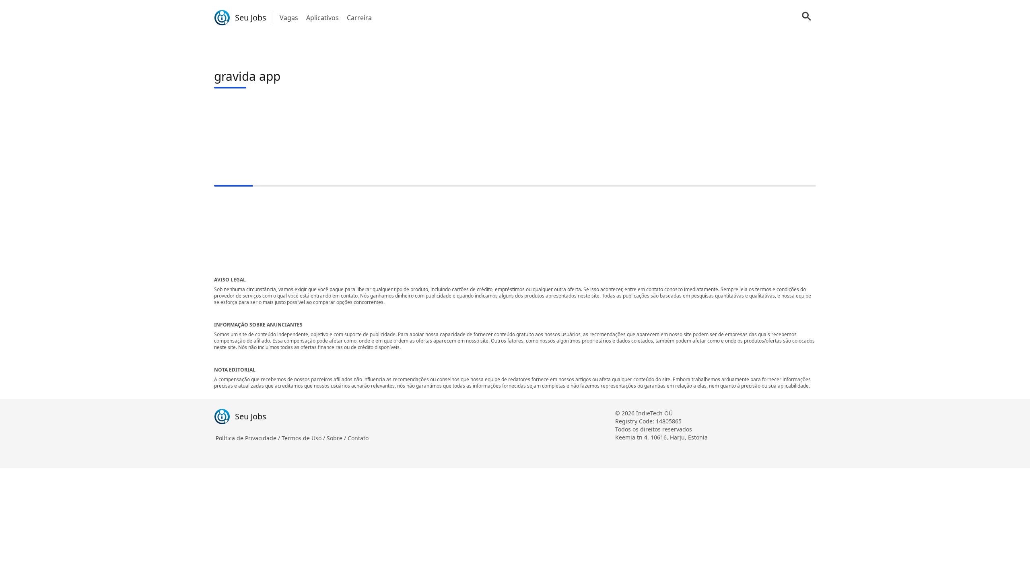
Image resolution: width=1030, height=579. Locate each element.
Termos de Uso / (304, 438)
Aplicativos (322, 17)
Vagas (289, 17)
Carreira (359, 17)
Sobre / (337, 438)
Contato (358, 438)
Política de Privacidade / (249, 438)
